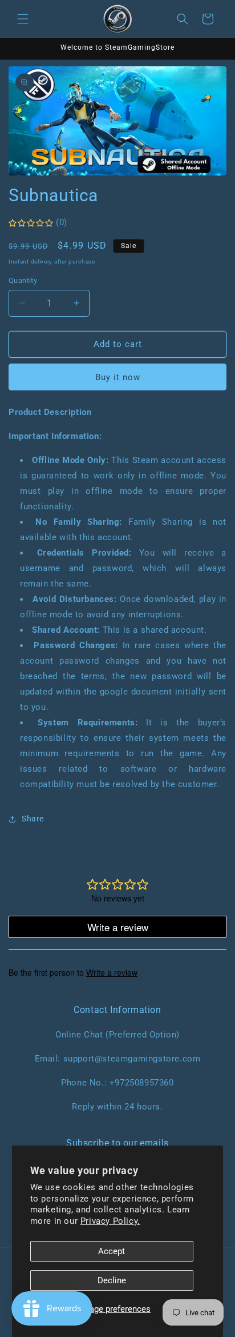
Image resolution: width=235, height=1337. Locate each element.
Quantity (23, 280)
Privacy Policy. (110, 1221)
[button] (22, 18)
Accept (111, 1251)
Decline (112, 1280)
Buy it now (117, 377)
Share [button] (33, 818)
